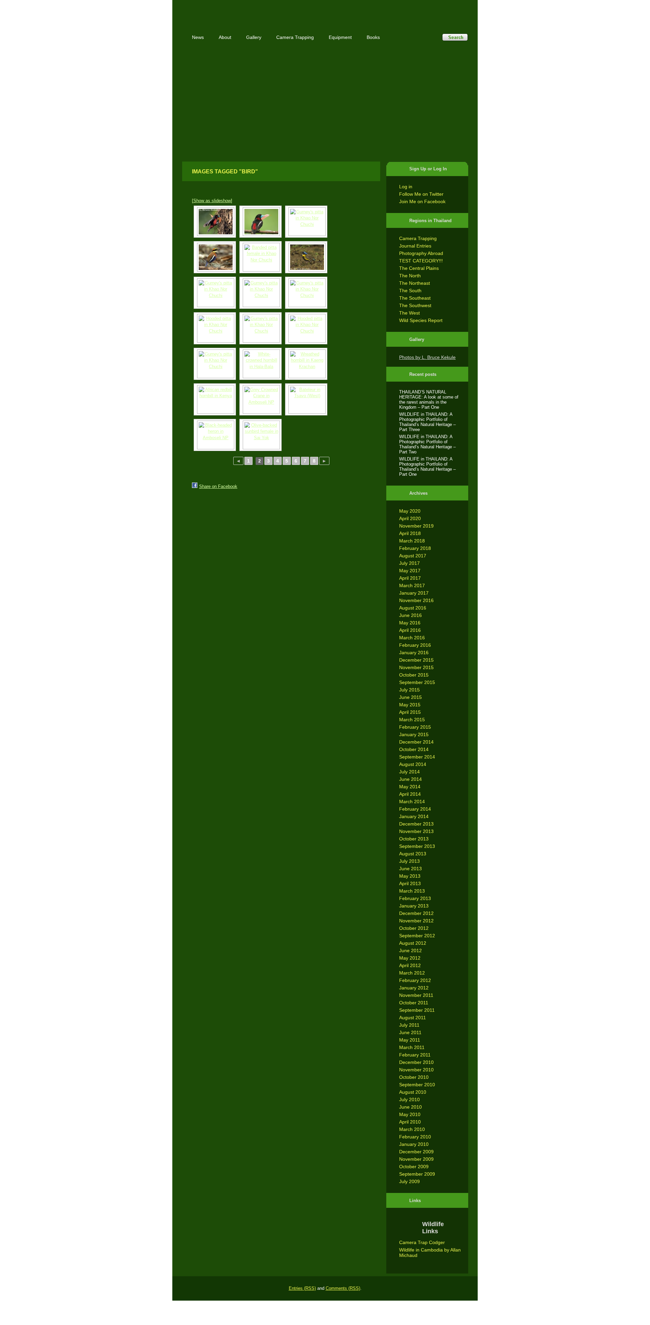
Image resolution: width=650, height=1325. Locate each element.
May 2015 (409, 704)
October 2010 (414, 1077)
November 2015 (416, 667)
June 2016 (410, 615)
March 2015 (412, 719)
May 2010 (409, 1114)
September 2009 (417, 1174)
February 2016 (415, 645)
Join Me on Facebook (422, 201)
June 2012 (410, 950)
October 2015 (414, 675)
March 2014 (412, 801)
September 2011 (417, 1010)
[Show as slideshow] (212, 200)
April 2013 (410, 883)
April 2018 (410, 533)
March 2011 (412, 1047)
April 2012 (410, 965)
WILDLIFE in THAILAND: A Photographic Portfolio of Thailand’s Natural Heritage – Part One (427, 466)
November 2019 (416, 526)
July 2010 (409, 1099)
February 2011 (415, 1054)
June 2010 (410, 1107)
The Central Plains (419, 268)
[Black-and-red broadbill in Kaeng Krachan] (214, 221)
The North (410, 275)
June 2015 (410, 697)
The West (409, 313)
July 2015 (409, 689)
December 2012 (416, 913)
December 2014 (416, 742)
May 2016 (409, 622)
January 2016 (414, 652)
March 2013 (412, 891)
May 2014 (409, 786)
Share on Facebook (218, 486)
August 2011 (412, 1017)
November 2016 (416, 600)
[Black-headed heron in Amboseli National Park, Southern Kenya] (214, 435)
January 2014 (414, 816)
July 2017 (409, 563)
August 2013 (412, 853)
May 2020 (409, 511)
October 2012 (414, 928)
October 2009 (414, 1166)
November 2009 (416, 1159)
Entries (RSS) (302, 1288)
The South (410, 290)
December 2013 (416, 824)
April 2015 (410, 712)
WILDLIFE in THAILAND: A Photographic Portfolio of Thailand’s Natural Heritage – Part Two (427, 444)
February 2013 (415, 898)
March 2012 (412, 973)
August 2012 (412, 943)
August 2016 (412, 608)
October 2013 (414, 838)
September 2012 (417, 935)
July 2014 (409, 771)
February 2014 (415, 809)
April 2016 (410, 630)
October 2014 (414, 749)
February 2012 (415, 980)
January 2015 (414, 734)
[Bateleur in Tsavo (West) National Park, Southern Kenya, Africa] (306, 399)
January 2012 (414, 987)
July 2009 (409, 1181)
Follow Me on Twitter (421, 194)
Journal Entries (415, 246)
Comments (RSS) (343, 1288)
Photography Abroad (421, 253)
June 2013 (410, 868)
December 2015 (416, 660)
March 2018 (412, 540)
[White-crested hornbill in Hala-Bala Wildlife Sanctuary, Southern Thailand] (260, 363)
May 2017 (409, 570)
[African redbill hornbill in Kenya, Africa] (214, 399)
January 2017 (414, 593)
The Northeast (414, 283)
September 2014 (417, 757)
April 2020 (410, 518)
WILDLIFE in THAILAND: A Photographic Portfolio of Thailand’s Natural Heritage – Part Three (427, 422)
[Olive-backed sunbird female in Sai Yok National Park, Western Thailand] (260, 435)
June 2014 (410, 779)
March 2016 (412, 637)
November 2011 (416, 995)
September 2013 (417, 846)
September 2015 (417, 682)
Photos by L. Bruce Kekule (427, 357)
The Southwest (415, 305)
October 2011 (413, 1002)
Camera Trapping (418, 238)
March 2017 (412, 585)
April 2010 (410, 1122)
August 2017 (412, 555)
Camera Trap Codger (422, 1242)
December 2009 (416, 1151)
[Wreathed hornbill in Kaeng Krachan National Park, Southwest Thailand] (306, 363)
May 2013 (409, 876)
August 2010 (412, 1092)
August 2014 (412, 764)
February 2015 (415, 727)
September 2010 (417, 1084)
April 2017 (410, 578)
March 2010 (412, 1129)
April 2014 (410, 794)
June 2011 (410, 1032)
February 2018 (415, 548)
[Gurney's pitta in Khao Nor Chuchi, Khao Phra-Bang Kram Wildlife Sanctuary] (260, 328)
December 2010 (416, 1062)
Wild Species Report (420, 320)
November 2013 (416, 831)
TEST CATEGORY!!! (421, 260)
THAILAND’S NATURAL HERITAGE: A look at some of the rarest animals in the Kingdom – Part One (428, 399)
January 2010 (414, 1144)
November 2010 (416, 1069)
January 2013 (414, 906)
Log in (405, 186)
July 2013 (409, 861)
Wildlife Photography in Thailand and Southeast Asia (254, 11)
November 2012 (416, 920)
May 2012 (409, 958)
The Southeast (415, 298)
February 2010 (415, 1136)
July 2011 (409, 1025)
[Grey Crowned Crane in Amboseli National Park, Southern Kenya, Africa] (260, 399)
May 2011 (409, 1040)
